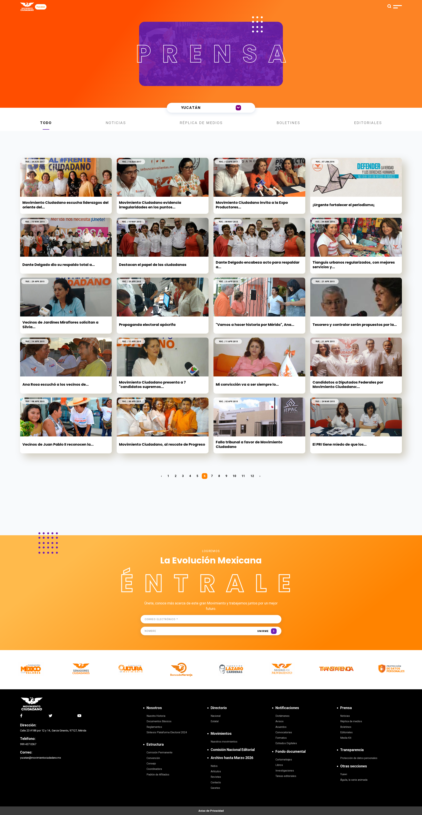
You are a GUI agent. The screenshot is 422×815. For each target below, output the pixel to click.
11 (243, 476)
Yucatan (40, 7)
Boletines (288, 123)
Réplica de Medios (201, 123)
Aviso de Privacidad (211, 810)
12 (252, 476)
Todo (46, 123)
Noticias (116, 123)
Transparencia (352, 750)
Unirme (263, 631)
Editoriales (368, 123)
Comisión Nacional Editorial (233, 750)
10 (234, 476)
